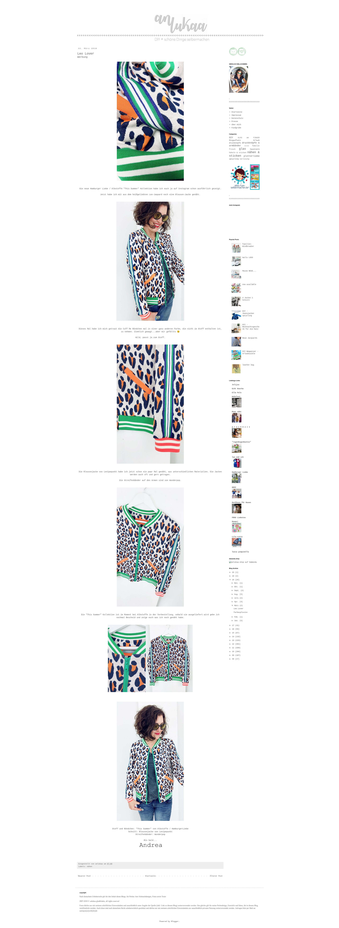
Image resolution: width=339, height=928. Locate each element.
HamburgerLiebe (180, 829)
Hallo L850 (247, 257)
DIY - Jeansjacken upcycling (248, 313)
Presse (234, 121)
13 (233, 640)
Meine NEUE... (249, 271)
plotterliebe (252, 156)
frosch (232, 149)
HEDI (234, 487)
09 (233, 655)
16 (233, 629)
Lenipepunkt (110, 472)
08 (233, 659)
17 (233, 625)
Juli (237, 598)
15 (233, 633)
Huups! (235, 521)
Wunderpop (174, 480)
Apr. (237, 602)
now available (249, 284)
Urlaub (256, 140)
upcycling (234, 159)
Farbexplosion (240, 612)
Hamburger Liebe (99, 189)
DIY (231, 137)
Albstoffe (142, 614)
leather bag (248, 365)
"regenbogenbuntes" (241, 442)
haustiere (255, 149)
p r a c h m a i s (241, 427)
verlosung (244, 159)
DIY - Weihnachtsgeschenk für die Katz (250, 327)
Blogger (175, 921)
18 (233, 580)
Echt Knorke (238, 389)
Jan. (237, 621)
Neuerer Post (84, 876)
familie (256, 146)
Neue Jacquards (249, 338)
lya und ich (238, 457)
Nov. (237, 583)
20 (233, 572)
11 (233, 648)
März (237, 605)
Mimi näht (236, 412)
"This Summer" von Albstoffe (152, 829)
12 (233, 644)
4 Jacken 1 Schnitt (247, 299)
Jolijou (235, 385)
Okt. (237, 587)
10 (233, 652)
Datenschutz (237, 118)
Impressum (236, 115)
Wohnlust (236, 397)
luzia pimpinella (240, 552)
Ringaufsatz (235, 140)
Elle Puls (236, 393)
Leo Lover (238, 609)
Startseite (150, 876)
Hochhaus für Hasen (241, 502)
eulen (246, 146)
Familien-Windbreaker (248, 245)
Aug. (237, 594)
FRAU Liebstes (239, 517)
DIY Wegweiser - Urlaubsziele (250, 352)
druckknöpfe (235, 143)
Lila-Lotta (237, 537)
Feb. (237, 617)
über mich (236, 124)
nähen (89, 867)
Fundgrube (236, 128)
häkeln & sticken (237, 153)
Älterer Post (216, 876)
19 (233, 576)
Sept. (237, 590)
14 (233, 637)
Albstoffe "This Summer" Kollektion (132, 189)
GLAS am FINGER (249, 138)
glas (242, 149)
